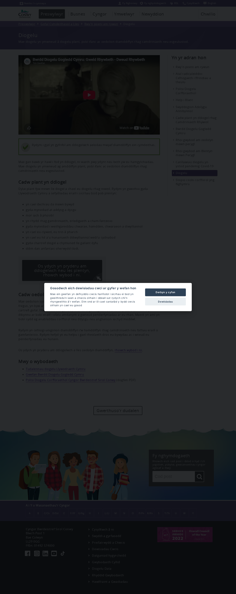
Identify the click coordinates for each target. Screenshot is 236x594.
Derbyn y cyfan (165, 292)
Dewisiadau (165, 301)
